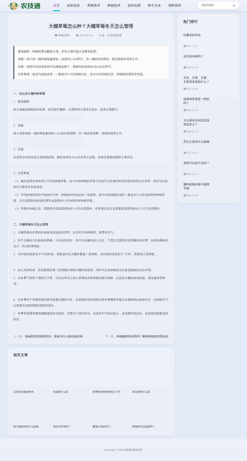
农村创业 (73, 5)
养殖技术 (93, 5)
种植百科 (64, 35)
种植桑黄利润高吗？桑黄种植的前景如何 (142, 336)
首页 (56, 5)
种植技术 (113, 5)
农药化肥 (134, 5)
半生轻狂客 (114, 35)
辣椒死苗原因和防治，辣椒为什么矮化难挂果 (54, 336)
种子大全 (154, 5)
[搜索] (234, 5)
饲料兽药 (174, 5)
